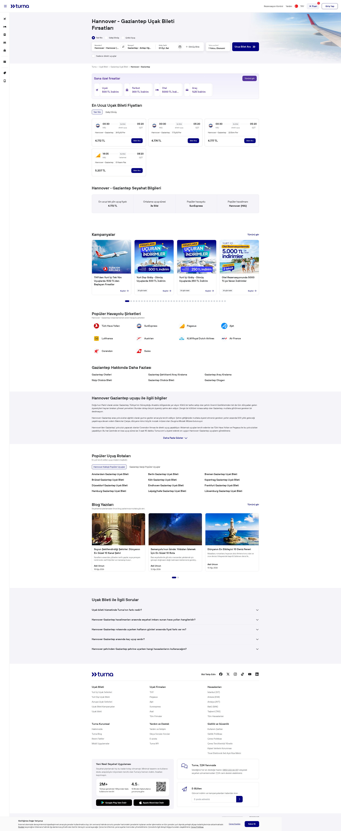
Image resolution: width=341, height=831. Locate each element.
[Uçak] (5, 19)
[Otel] (5, 27)
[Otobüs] (5, 34)
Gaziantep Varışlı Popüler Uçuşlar (144, 466)
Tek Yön (97, 112)
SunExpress (196, 205)
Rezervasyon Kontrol (273, 6)
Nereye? (131, 45)
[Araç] (5, 42)
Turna (94, 67)
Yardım (289, 6)
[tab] (97, 37)
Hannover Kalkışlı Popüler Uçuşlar (109, 466)
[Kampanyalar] (5, 73)
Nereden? (98, 45)
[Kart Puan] (5, 61)
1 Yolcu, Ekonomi (217, 48)
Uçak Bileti (103, 67)
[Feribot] (5, 50)
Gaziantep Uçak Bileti (119, 67)
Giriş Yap (329, 6)
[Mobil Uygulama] (5, 81)
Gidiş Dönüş (111, 112)
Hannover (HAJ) (238, 205)
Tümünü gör (250, 78)
